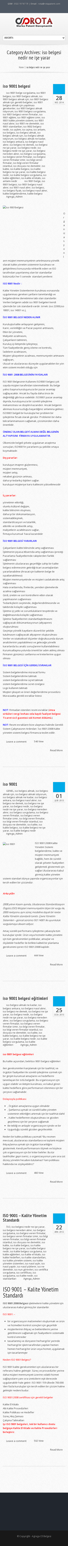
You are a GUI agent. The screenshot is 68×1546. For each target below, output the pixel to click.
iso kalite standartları (33, 1257)
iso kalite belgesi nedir (23, 830)
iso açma (27, 129)
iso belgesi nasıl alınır (34, 190)
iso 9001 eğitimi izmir (28, 117)
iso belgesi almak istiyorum (30, 794)
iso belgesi (9, 132)
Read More (56, 750)
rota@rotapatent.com (49, 3)
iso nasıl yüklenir (26, 1266)
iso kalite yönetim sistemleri (23, 1262)
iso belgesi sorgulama (32, 153)
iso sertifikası (24, 1272)
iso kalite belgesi (19, 169)
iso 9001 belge (32, 181)
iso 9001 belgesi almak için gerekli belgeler (25, 101)
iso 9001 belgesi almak (25, 96)
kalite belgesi (34, 193)
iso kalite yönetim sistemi (17, 1260)
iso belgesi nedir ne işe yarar (22, 149)
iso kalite (32, 824)
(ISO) (14, 908)
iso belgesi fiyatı (12, 190)
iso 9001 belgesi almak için (22, 97)
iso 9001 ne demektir (27, 123)
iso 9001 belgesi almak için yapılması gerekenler (23, 105)
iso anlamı (39, 129)
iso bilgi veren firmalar (32, 818)
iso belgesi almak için (22, 134)
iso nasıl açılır (32, 1263)
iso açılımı (15, 129)
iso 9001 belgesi (16, 86)
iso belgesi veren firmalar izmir (24, 158)
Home (21, 67)
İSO (8, 1226)
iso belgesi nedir (27, 147)
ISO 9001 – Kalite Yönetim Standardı (25, 1217)
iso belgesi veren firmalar (17, 157)
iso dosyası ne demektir (27, 166)
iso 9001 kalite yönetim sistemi (24, 119)
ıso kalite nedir (24, 1275)
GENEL (10, 791)
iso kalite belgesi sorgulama (26, 175)
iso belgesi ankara (13, 141)
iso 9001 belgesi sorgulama (30, 111)
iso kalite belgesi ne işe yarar (22, 170)
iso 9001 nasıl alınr (20, 187)
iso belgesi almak (26, 132)
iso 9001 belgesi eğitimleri (25, 998)
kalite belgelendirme (14, 193)
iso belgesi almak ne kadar (30, 138)
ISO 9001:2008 (43, 843)
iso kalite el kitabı (31, 178)
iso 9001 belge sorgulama (20, 92)
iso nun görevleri (23, 1269)
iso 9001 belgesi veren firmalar (20, 114)
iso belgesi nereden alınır (17, 1230)
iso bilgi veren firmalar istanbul (20, 821)
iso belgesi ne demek (22, 144)
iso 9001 (10, 784)
